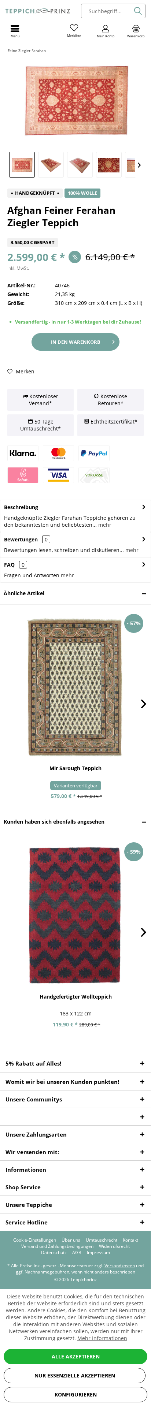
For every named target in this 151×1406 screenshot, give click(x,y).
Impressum (98, 1253)
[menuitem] (136, 31)
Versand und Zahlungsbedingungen (57, 1246)
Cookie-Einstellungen (34, 1240)
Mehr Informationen (102, 1338)
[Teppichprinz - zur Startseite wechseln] (37, 11)
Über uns (71, 1240)
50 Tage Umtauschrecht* (40, 425)
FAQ (14, 564)
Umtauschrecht (101, 1240)
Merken (24, 371)
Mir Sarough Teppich (75, 768)
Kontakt (130, 1240)
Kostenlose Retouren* (112, 400)
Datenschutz (54, 1253)
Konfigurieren (76, 1394)
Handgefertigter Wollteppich (76, 996)
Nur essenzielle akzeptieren (74, 1375)
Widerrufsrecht (114, 1246)
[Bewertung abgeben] (75, 233)
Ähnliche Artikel (24, 593)
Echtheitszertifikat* (113, 421)
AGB (76, 1253)
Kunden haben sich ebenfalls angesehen (54, 821)
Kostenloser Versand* (43, 400)
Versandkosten (119, 1266)
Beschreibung (21, 507)
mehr (104, 524)
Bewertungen (21, 539)
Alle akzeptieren (76, 1356)
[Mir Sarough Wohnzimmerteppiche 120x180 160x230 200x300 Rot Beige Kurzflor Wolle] (75, 687)
